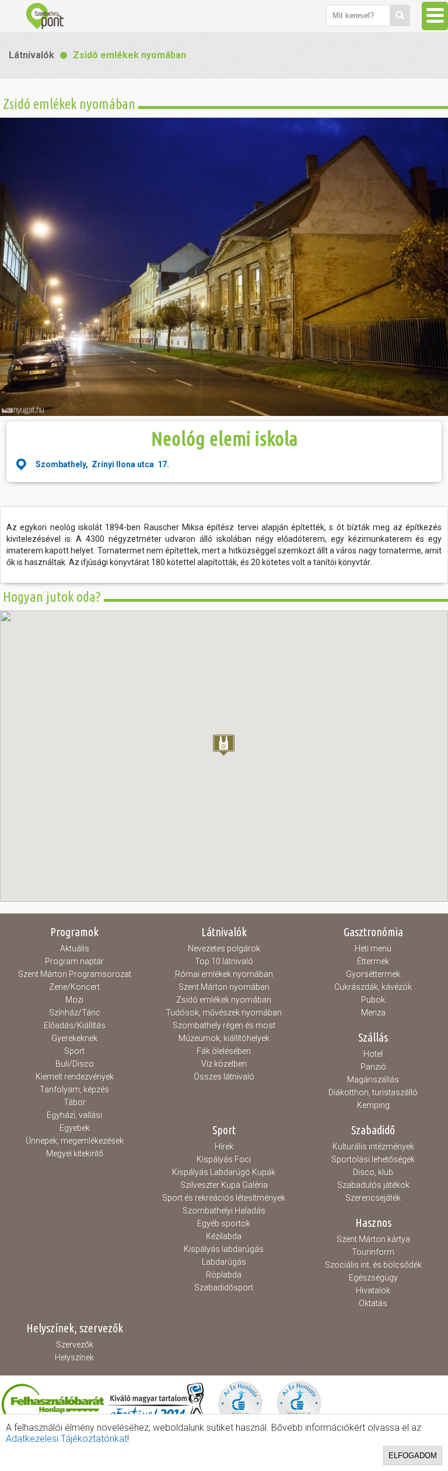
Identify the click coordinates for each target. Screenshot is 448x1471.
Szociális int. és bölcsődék (373, 1264)
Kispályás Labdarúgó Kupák (223, 1172)
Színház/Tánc (74, 1012)
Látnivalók (31, 55)
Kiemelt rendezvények (75, 1076)
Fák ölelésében (224, 1051)
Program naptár (74, 961)
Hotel (373, 1054)
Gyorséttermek (373, 974)
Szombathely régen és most (224, 1025)
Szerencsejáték (373, 1197)
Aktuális (74, 948)
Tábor (75, 1102)
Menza (373, 1012)
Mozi (74, 999)
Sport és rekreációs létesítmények (223, 1197)
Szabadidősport (223, 1287)
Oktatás (373, 1303)
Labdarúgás (224, 1262)
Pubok (373, 999)
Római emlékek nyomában (224, 974)
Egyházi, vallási (74, 1115)
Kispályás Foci (224, 1159)
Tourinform (373, 1252)
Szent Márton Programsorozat (74, 974)
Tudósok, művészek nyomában (224, 1012)
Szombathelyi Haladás (224, 1210)
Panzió (373, 1066)
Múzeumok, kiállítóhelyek (224, 1038)
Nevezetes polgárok (224, 948)
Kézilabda (224, 1236)
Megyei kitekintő (74, 1153)
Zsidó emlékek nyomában (129, 55)
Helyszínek (74, 1357)
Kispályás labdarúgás (224, 1249)
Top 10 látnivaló (224, 961)
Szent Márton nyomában (224, 987)
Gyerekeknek (74, 1038)
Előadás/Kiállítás (75, 1025)
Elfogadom (412, 1455)
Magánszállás (373, 1079)
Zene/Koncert (74, 987)
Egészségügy (373, 1277)
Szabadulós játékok (373, 1185)
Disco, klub (373, 1172)
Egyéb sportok (223, 1223)
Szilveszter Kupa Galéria (224, 1185)
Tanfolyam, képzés (74, 1089)
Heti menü (373, 948)
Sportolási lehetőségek (373, 1159)
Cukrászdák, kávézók (373, 987)
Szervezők (74, 1344)
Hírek (224, 1146)
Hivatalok (373, 1290)
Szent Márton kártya (373, 1239)
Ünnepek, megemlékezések (75, 1140)
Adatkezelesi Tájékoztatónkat (66, 1438)
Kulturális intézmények (373, 1146)
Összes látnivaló (224, 1076)
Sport (74, 1051)
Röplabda (224, 1274)
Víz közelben (224, 1063)
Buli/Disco (74, 1063)
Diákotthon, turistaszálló (373, 1092)
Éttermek (373, 961)
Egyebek (75, 1128)
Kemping (373, 1105)
